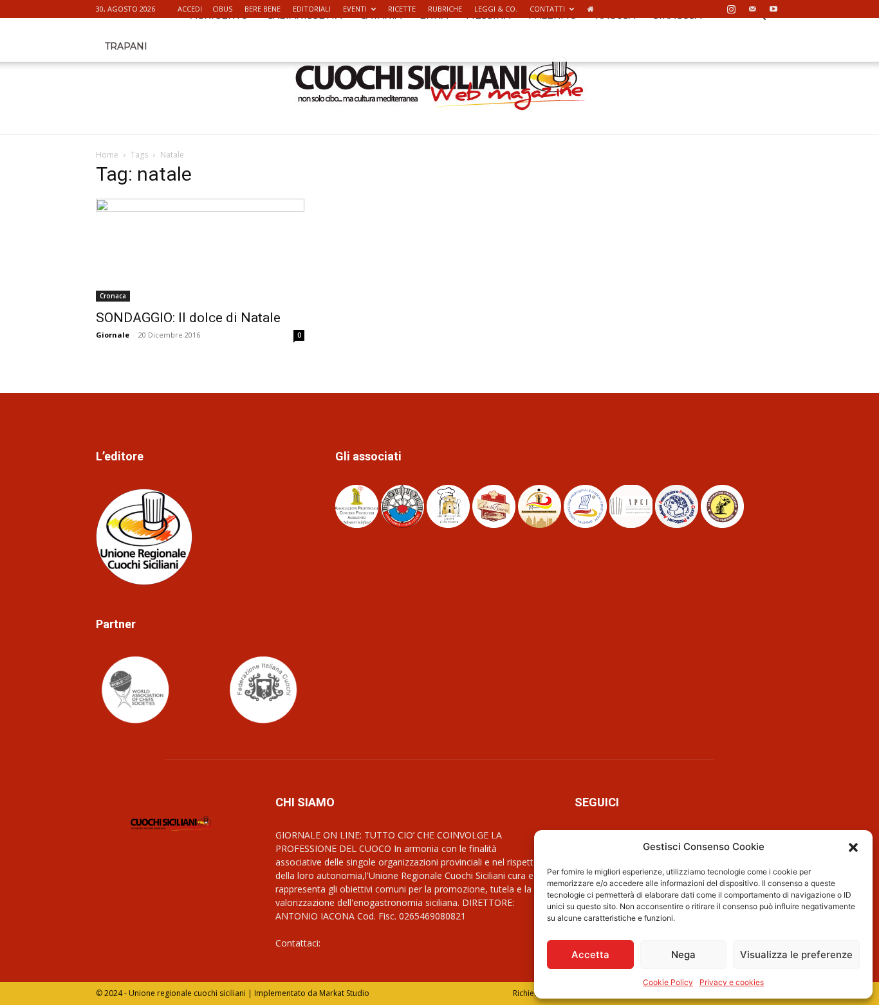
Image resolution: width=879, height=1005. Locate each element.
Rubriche (445, 9)
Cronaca (113, 295)
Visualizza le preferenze (796, 954)
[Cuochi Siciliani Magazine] (440, 84)
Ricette (402, 9)
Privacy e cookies (731, 982)
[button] (853, 846)
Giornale (112, 335)
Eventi (355, 9)
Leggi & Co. (495, 9)
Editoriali (312, 9)
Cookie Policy (668, 982)
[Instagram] (731, 9)
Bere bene (263, 9)
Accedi (190, 9)
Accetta (590, 954)
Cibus (222, 9)
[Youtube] (773, 9)
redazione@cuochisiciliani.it (379, 943)
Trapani (126, 46)
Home (107, 154)
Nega (683, 954)
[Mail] (752, 9)
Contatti (547, 9)
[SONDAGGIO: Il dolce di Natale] (200, 250)
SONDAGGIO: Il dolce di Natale (188, 317)
